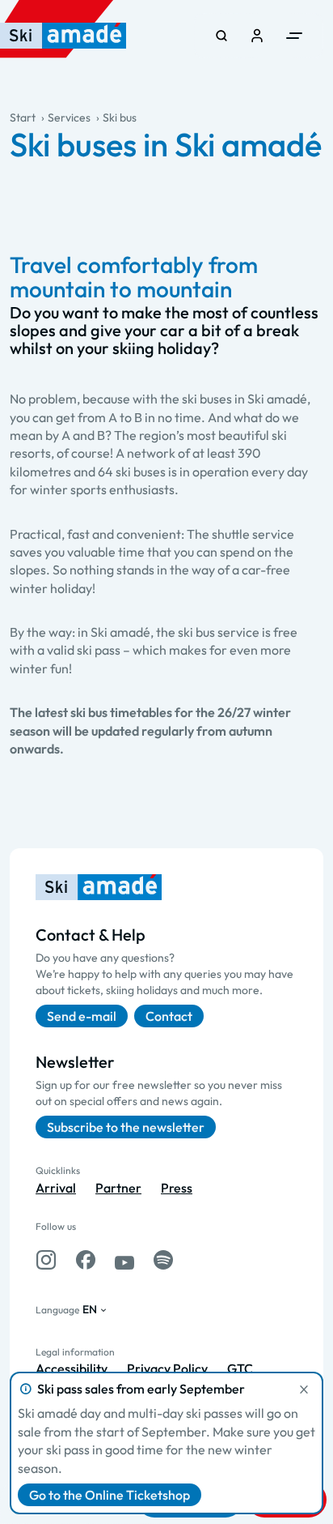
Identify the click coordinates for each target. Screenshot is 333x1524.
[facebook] (85, 1260)
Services (69, 117)
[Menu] (294, 35)
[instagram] (46, 1260)
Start (23, 117)
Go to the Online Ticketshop (109, 1495)
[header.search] (221, 36)
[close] (304, 1389)
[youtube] (124, 1260)
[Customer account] (257, 36)
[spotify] (163, 1260)
